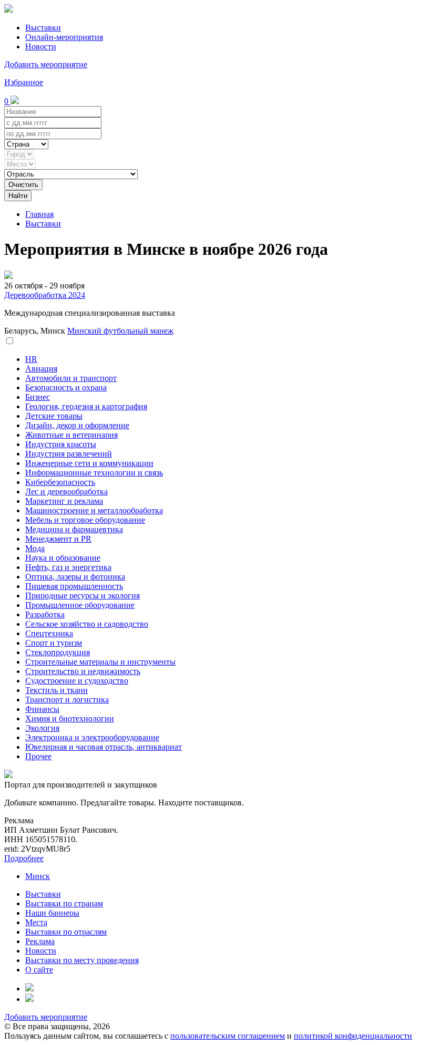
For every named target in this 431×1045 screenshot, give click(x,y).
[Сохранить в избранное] (9, 341)
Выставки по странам (64, 903)
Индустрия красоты (60, 444)
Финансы (42, 709)
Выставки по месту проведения (82, 960)
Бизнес (37, 396)
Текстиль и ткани (56, 690)
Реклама (40, 941)
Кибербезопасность (60, 482)
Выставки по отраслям (66, 931)
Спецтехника (49, 633)
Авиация (41, 368)
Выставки (43, 27)
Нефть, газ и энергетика (68, 567)
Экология (42, 727)
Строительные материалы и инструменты (100, 661)
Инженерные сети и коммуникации (89, 463)
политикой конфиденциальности (353, 1035)
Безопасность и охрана (66, 387)
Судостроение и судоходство (76, 680)
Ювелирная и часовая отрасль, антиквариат (103, 746)
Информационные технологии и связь (94, 472)
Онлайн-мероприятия (64, 37)
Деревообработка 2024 (44, 295)
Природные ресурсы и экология (82, 595)
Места (36, 922)
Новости (40, 46)
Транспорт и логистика (67, 699)
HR (31, 359)
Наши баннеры (52, 912)
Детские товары (54, 415)
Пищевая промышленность (74, 586)
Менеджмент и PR (58, 538)
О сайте (39, 969)
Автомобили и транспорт (71, 378)
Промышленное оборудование (80, 605)
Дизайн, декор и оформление (77, 425)
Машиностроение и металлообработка (94, 510)
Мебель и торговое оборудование (85, 519)
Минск (37, 876)
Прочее (38, 756)
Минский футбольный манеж (120, 330)
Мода (35, 548)
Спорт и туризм (53, 642)
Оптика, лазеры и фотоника (75, 576)
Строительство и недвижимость (82, 671)
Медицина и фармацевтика (74, 529)
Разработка (45, 614)
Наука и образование (62, 557)
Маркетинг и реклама (64, 500)
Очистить (23, 185)
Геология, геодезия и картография (86, 406)
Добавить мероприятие (45, 64)
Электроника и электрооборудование (92, 737)
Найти (17, 196)
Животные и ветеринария (71, 434)
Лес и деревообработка (66, 491)
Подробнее (24, 858)
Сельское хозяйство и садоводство (86, 623)
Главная (39, 214)
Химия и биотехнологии (69, 718)
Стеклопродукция (57, 652)
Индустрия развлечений (68, 453)
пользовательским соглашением (227, 1035)
